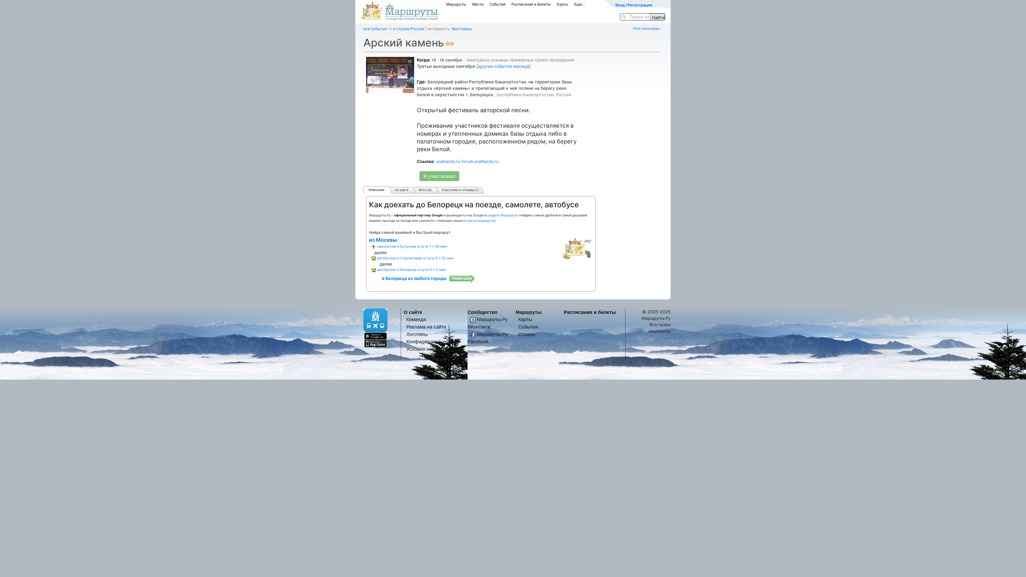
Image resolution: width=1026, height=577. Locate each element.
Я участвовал (439, 176)
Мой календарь (646, 28)
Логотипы (417, 334)
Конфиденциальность (430, 341)
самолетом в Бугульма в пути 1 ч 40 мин (412, 246)
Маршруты (456, 4)
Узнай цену (462, 278)
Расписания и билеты (590, 312)
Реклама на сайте (426, 327)
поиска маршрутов (481, 221)
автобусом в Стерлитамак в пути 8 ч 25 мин (415, 258)
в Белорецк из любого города (414, 278)
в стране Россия (408, 28)
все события (375, 28)
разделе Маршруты (502, 215)
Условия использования (433, 349)
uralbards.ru (448, 161)
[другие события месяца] (503, 66)
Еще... (579, 4)
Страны (526, 334)
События (497, 4)
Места (478, 4)
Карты (562, 4)
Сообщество (483, 312)
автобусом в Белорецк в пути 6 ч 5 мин (411, 269)
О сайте (413, 312)
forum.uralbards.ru (480, 161)
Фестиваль (462, 28)
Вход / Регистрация (633, 5)
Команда (416, 319)
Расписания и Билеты (531, 4)
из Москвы (383, 240)
